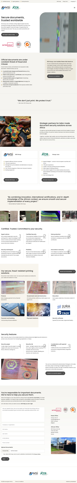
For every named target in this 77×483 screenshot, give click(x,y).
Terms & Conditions (19, 481)
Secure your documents (66, 271)
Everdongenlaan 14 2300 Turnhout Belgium (55, 421)
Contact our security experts (54, 373)
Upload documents (7, 447)
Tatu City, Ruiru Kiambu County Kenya (54, 432)
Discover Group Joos (48, 180)
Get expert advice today (9, 34)
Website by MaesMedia (71, 481)
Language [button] (73, 1)
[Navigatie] (74, 7)
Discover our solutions (54, 76)
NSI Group (59, 1)
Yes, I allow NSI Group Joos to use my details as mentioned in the (22, 454)
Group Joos (65, 1)
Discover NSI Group (10, 180)
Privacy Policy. (37, 454)
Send (4, 459)
